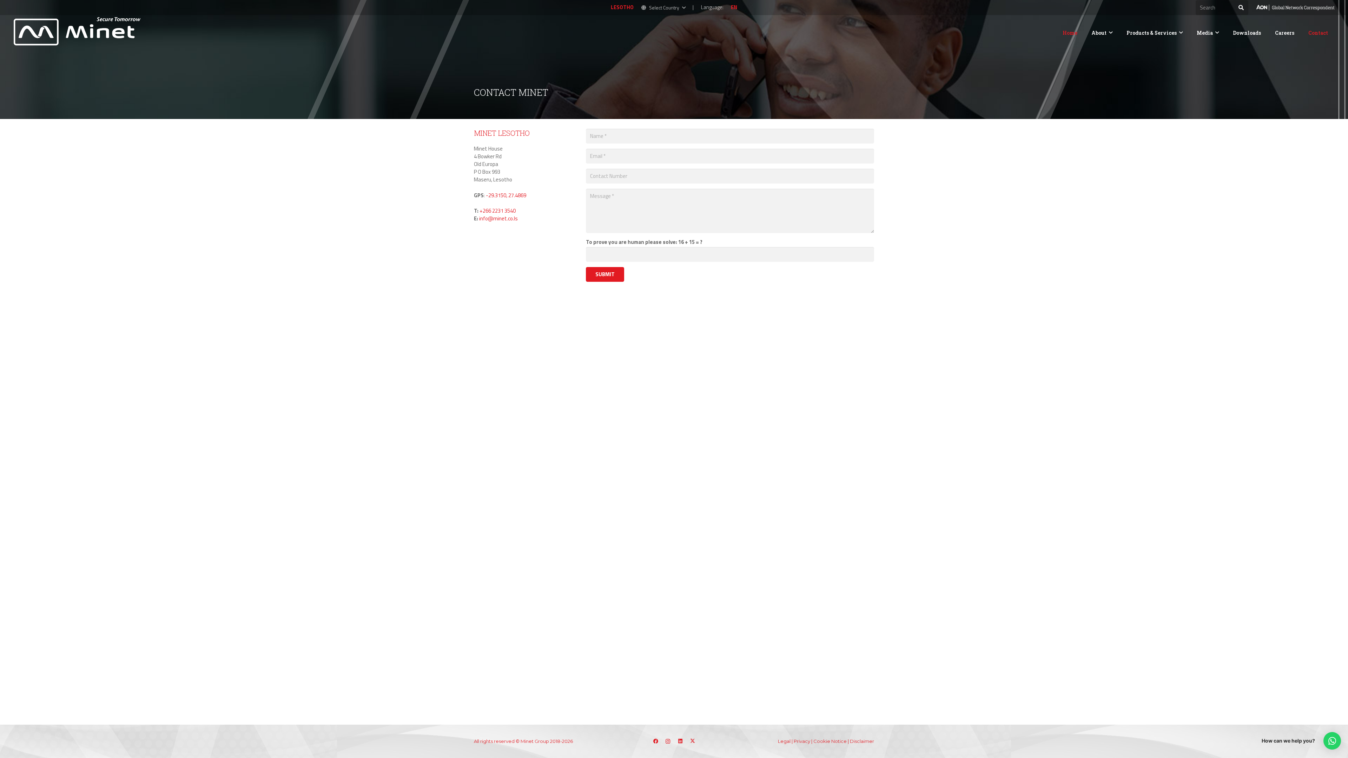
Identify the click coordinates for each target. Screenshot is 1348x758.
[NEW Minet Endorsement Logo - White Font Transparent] (1295, 7)
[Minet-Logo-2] (78, 32)
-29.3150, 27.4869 (506, 195)
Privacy (802, 741)
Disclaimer (862, 741)
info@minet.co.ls (498, 218)
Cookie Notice (830, 741)
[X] (692, 741)
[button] (663, 8)
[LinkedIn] (680, 741)
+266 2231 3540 (498, 211)
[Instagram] (668, 741)
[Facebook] (655, 741)
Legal (784, 741)
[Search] (1241, 7)
